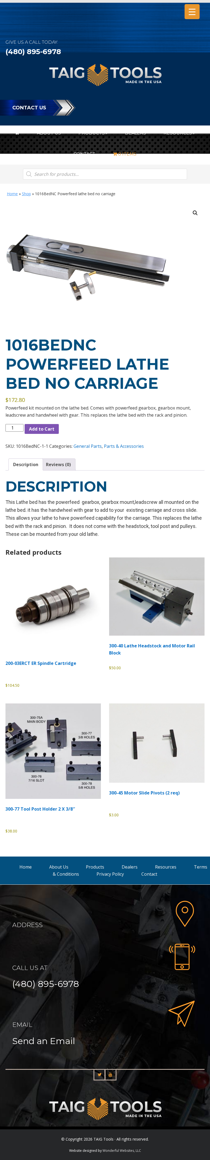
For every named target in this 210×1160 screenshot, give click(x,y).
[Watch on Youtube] (110, 1074)
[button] (195, 213)
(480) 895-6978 (33, 51)
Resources (165, 867)
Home (12, 193)
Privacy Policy (110, 874)
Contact (149, 874)
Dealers (130, 867)
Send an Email (43, 1041)
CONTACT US (29, 108)
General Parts (88, 446)
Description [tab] (25, 464)
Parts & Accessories (124, 446)
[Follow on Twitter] (100, 1074)
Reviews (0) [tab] (58, 464)
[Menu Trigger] (192, 11)
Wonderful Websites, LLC (122, 1150)
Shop (26, 193)
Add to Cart (41, 429)
